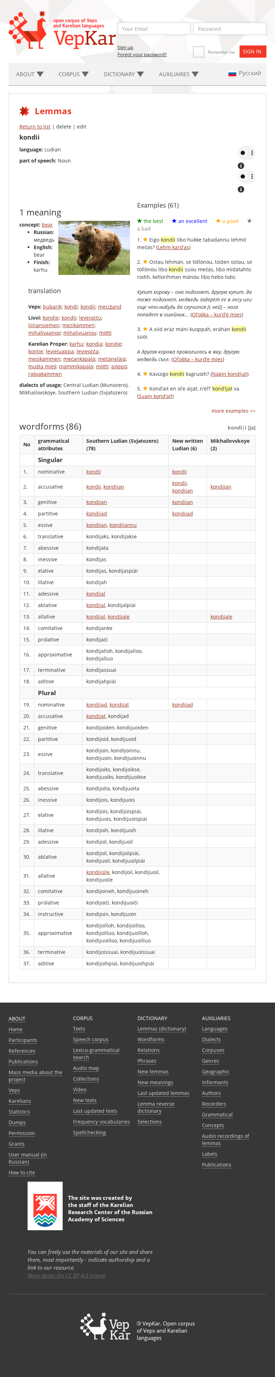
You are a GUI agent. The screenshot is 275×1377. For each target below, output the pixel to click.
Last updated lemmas (163, 1093)
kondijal (95, 593)
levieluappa (60, 351)
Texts (79, 1028)
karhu (76, 343)
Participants (23, 1040)
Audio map (86, 1068)
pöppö (119, 366)
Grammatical (217, 1114)
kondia (94, 343)
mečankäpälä (79, 358)
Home (16, 1029)
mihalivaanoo (44, 332)
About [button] (26, 74)
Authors (211, 1093)
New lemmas (153, 1071)
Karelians (20, 1100)
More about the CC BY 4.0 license (66, 1275)
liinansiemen (43, 325)
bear (47, 224)
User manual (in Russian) (28, 1158)
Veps (14, 1090)
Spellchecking (89, 1132)
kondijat (119, 704)
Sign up (125, 47)
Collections (86, 1078)
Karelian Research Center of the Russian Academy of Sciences (110, 1212)
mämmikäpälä (76, 366)
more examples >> (234, 410)
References (22, 1050)
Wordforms (151, 1039)
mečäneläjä (112, 358)
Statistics (19, 1111)
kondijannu (123, 525)
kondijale (119, 616)
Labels (209, 1153)
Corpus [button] (70, 74)
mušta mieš (42, 366)
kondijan (113, 486)
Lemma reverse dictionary (156, 1107)
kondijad (96, 513)
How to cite (22, 1172)
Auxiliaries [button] (175, 74)
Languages (215, 1028)
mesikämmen (44, 358)
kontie (35, 351)
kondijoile (98, 872)
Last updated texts (95, 1110)
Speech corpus (90, 1039)
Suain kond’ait (155, 396)
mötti (105, 332)
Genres (210, 1060)
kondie (51, 317)
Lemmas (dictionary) (162, 1028)
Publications (23, 1061)
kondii (88, 306)
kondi (71, 306)
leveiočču (90, 317)
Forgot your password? (142, 54)
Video (79, 1089)
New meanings (155, 1082)
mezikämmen (78, 325)
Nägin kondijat (229, 373)
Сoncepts (213, 1125)
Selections (150, 1121)
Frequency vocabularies (101, 1121)
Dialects (211, 1039)
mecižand (109, 306)
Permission (22, 1133)
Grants (17, 1143)
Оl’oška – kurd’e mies (217, 314)
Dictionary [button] (120, 74)
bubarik (52, 306)
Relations (149, 1050)
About (17, 1018)
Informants (215, 1082)
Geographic (216, 1071)
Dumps (17, 1122)
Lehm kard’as (173, 247)
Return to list (34, 126)
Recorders (214, 1103)
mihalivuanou (79, 332)
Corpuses (213, 1050)
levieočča (87, 351)
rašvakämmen (45, 373)
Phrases (147, 1060)
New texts (85, 1100)
